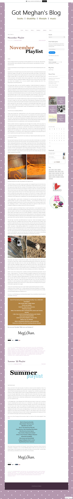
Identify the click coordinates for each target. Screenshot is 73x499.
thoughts (10, 355)
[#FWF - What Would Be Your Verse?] (53, 118)
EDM (25, 472)
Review (9, 474)
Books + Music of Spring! (53, 85)
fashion (59, 171)
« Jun (50, 146)
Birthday (13, 349)
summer (22, 474)
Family (23, 347)
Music (50, 30)
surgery (18, 354)
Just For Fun (28, 347)
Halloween (34, 350)
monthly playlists (27, 473)
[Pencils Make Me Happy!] (61, 101)
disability (38, 349)
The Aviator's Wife (31, 354)
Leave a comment (42, 40)
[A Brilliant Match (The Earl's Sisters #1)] (64, 155)
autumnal (41, 348)
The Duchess (38, 354)
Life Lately (40, 350)
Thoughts (13, 348)
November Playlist (16, 38)
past (56, 175)
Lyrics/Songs (40, 347)
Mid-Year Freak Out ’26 (53, 76)
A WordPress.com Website (36, 486)
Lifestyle (44, 30)
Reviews (9, 472)
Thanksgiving (23, 354)
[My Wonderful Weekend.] (53, 101)
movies (50, 175)
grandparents (28, 350)
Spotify (14, 354)
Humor (53, 173)
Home (22, 30)
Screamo (10, 354)
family (19, 350)
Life (33, 347)
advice (52, 169)
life (41, 472)
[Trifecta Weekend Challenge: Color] (53, 109)
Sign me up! (52, 52)
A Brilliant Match (52, 153)
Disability (38, 30)
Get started (44, 1)
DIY (14, 347)
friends (23, 350)
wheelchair (26, 355)
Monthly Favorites (18, 473)
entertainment (30, 472)
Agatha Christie (27, 348)
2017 (50, 169)
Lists (35, 347)
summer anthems (29, 474)
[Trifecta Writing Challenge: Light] (61, 118)
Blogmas (17, 349)
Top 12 (14, 355)
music (33, 473)
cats (24, 349)
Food (62, 171)
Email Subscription (53, 41)
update (17, 355)
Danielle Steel (32, 349)
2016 (21, 472)
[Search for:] (57, 37)
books (21, 349)
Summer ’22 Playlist (16, 362)
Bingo (9, 349)
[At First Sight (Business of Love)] (64, 158)
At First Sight (51, 156)
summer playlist (37, 474)
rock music (14, 474)
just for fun (57, 173)
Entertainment (18, 347)
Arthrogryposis (35, 348)
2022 (22, 348)
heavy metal (37, 472)
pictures (59, 175)
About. (26, 30)
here (16, 295)
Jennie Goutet (52, 154)
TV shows (62, 176)
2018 (20, 348)
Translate (57, 63)
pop (43, 473)
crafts (27, 349)
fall (16, 350)
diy (42, 349)
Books (32, 30)
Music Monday (41, 471)
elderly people (11, 350)
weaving (21, 355)
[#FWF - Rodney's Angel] (61, 109)
